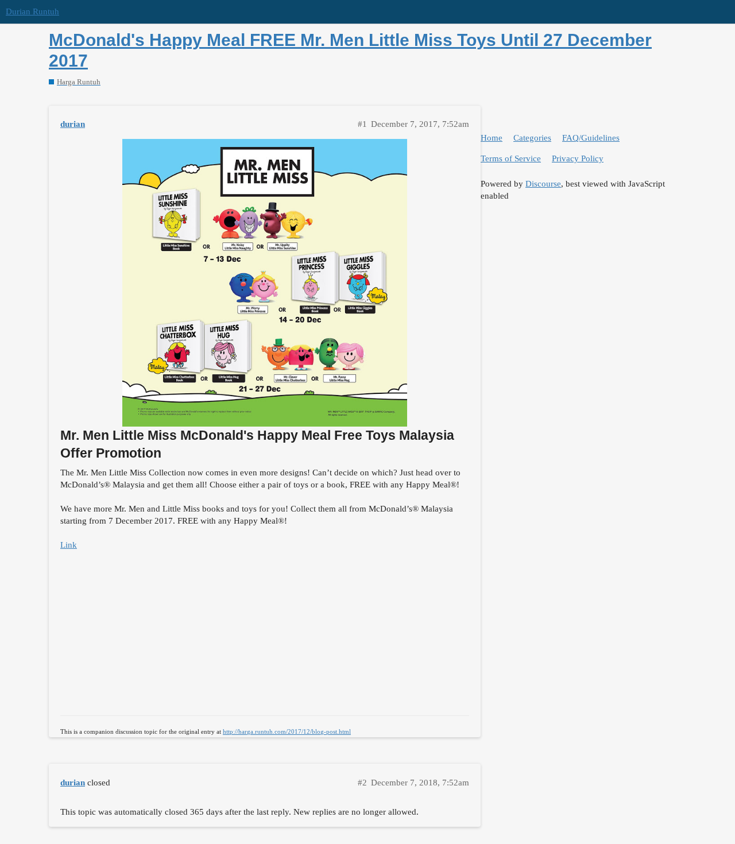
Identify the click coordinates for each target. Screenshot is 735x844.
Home (491, 137)
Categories (532, 137)
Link (68, 544)
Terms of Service (511, 158)
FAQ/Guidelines (591, 137)
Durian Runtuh (32, 11)
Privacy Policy (578, 158)
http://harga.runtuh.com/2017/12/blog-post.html (287, 731)
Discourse (543, 183)
